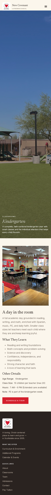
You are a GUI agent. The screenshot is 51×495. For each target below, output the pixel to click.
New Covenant (20, 5)
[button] (46, 6)
